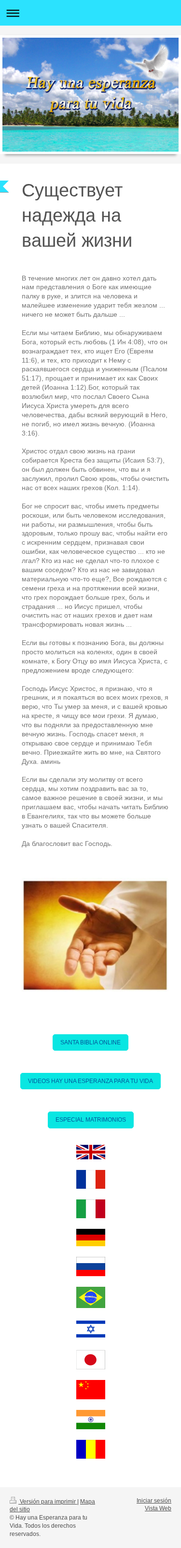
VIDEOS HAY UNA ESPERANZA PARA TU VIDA (90, 1081)
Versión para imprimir (47, 1501)
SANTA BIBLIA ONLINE (90, 1042)
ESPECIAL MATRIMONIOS (91, 1119)
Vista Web (158, 1508)
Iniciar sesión (154, 1500)
